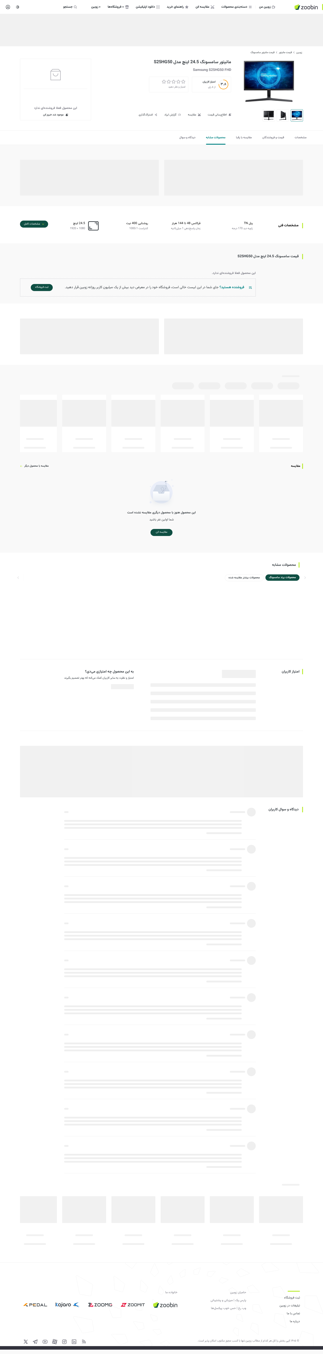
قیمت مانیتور (285, 52)
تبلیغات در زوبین (289, 1305)
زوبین (299, 52)
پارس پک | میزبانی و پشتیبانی (228, 1300)
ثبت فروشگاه (292, 1298)
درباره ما (295, 1321)
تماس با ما (293, 1313)
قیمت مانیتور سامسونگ (262, 52)
